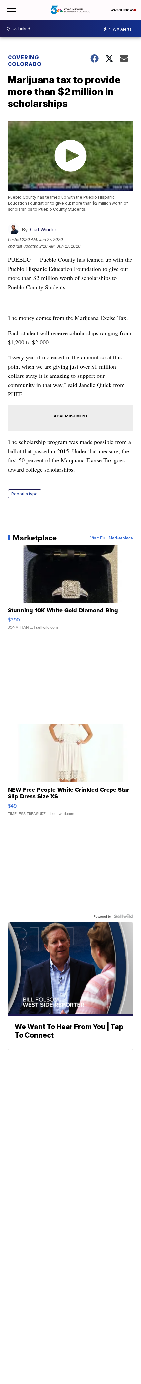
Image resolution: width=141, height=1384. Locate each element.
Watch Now (122, 10)
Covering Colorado (25, 60)
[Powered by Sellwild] (123, 916)
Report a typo (24, 493)
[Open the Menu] (11, 10)
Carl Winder (43, 229)
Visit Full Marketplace (111, 538)
